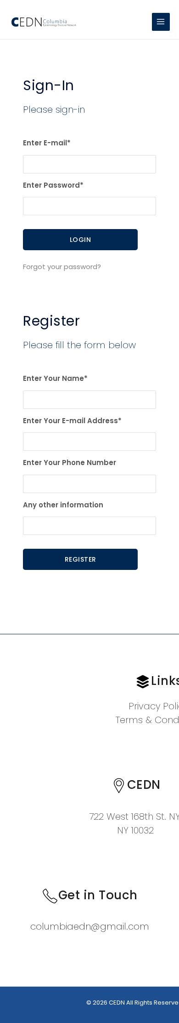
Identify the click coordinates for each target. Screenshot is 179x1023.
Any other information (63, 505)
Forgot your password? (62, 266)
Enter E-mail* (47, 143)
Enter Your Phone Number (69, 462)
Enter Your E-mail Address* (72, 420)
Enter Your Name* (55, 378)
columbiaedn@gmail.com (89, 926)
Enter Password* (53, 185)
